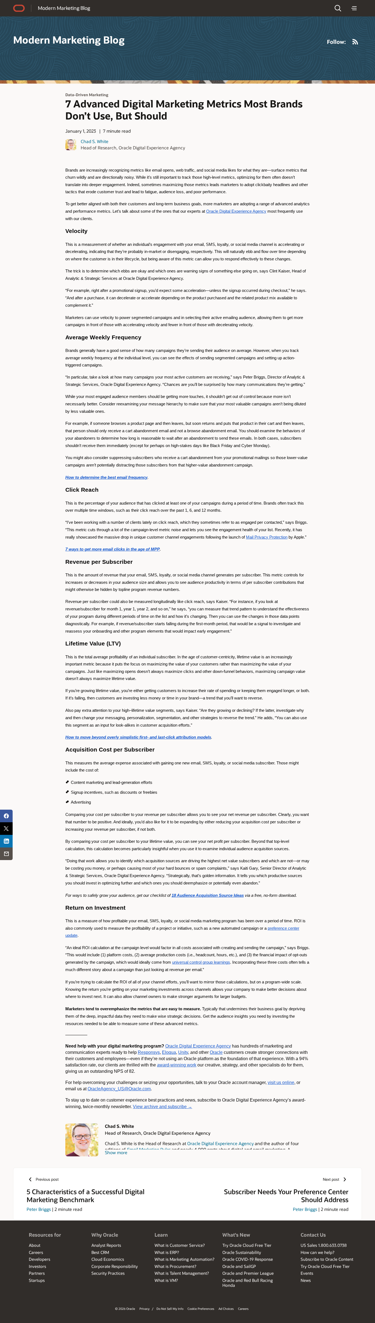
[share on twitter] (6, 828)
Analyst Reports (106, 1245)
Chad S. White (94, 141)
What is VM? (166, 1280)
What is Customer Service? (180, 1245)
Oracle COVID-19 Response (247, 1259)
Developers (39, 1259)
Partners (37, 1273)
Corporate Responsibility (114, 1266)
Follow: (336, 41)
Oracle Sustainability (241, 1252)
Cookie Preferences (201, 1309)
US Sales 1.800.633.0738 (324, 1245)
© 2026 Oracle (125, 1309)
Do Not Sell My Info (169, 1309)
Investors (37, 1266)
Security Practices (108, 1273)
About (34, 1245)
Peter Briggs (39, 1209)
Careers (36, 1252)
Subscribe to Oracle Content (327, 1259)
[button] (338, 8)
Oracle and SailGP (239, 1266)
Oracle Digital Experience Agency (220, 1143)
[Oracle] (19, 8)
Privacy (144, 1309)
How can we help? (317, 1252)
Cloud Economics (107, 1259)
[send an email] (6, 853)
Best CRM (100, 1252)
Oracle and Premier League (248, 1273)
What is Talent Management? (182, 1273)
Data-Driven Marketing (86, 94)
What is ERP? (167, 1252)
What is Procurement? (175, 1266)
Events (307, 1273)
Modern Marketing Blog (64, 8)
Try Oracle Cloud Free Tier (247, 1245)
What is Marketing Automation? (184, 1259)
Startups (37, 1280)
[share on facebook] (6, 816)
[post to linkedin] (6, 841)
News (306, 1280)
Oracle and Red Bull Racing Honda (247, 1283)
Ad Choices (226, 1309)
